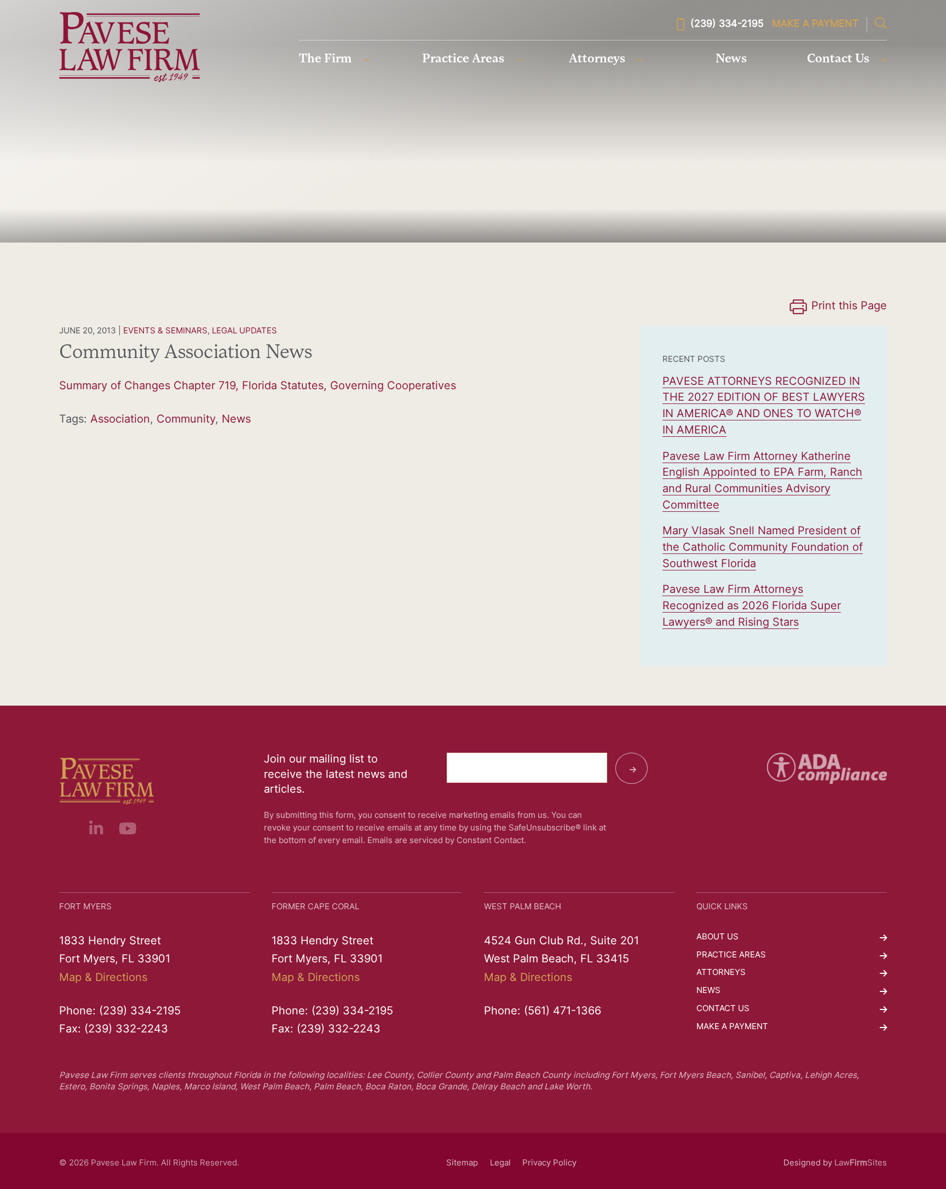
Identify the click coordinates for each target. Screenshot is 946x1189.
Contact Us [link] (838, 60)
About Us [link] (717, 937)
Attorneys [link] (597, 60)
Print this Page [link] (849, 306)
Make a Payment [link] (815, 24)
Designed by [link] (807, 1163)
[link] (129, 47)
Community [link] (186, 419)
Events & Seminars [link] (165, 331)
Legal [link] (500, 1163)
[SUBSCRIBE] (631, 768)
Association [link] (120, 419)
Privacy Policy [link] (549, 1163)
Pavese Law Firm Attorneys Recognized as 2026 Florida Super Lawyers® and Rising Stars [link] (751, 606)
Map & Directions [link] (103, 978)
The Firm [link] (325, 60)
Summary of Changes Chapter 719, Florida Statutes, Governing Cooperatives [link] (257, 386)
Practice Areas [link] (463, 60)
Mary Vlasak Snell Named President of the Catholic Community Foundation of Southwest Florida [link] (762, 547)
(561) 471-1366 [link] (562, 1011)
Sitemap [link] (462, 1163)
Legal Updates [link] (244, 331)
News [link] (731, 60)
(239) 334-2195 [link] (727, 24)
